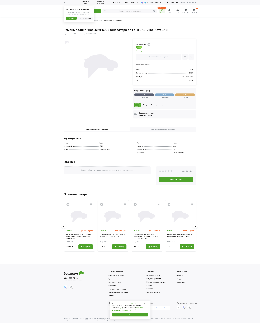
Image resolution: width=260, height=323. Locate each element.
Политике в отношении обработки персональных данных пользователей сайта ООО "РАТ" (127, 308)
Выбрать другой (85, 18)
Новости (134, 2)
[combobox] (136, 11)
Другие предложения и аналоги (163, 129)
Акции (126, 2)
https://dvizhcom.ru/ (137, 304)
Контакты (116, 2)
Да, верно (71, 18)
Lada (191, 69)
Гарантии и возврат (101, 2)
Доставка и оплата (85, 2)
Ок (130, 315)
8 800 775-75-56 (172, 2)
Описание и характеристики (97, 129)
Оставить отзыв (176, 179)
